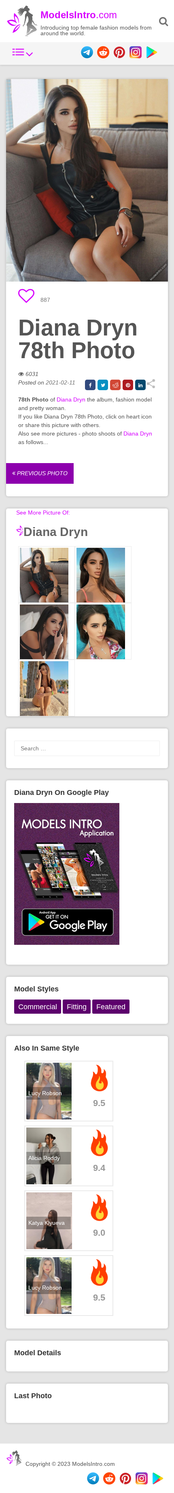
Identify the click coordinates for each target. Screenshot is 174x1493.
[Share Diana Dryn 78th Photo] (151, 386)
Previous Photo (41, 473)
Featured (110, 1007)
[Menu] (22, 56)
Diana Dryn (71, 399)
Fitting (77, 1007)
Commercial (37, 1007)
